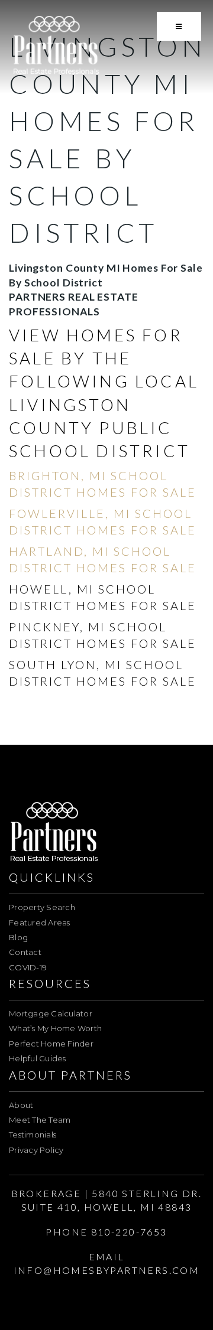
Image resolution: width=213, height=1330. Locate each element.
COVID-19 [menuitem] (28, 967)
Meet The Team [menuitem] (39, 1119)
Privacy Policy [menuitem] (36, 1150)
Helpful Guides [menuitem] (37, 1058)
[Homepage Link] (56, 45)
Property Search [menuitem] (42, 907)
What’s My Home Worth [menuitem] (55, 1028)
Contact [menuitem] (25, 952)
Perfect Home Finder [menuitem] (51, 1043)
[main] (106, 367)
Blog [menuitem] (18, 937)
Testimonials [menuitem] (32, 1134)
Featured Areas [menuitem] (39, 922)
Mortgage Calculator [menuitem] (50, 1013)
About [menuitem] (21, 1105)
